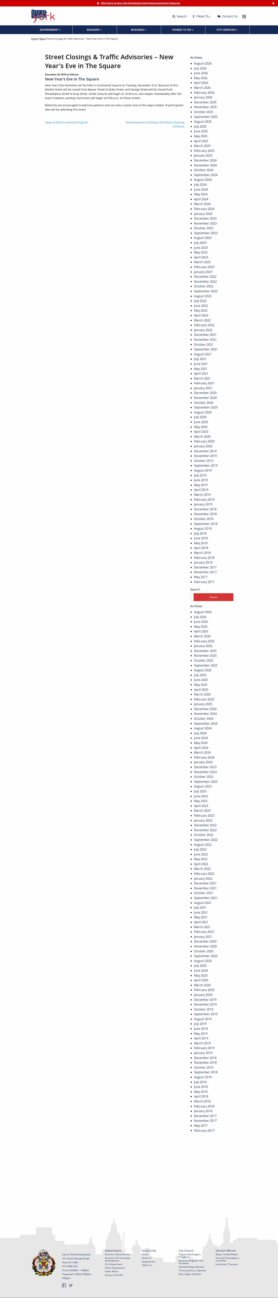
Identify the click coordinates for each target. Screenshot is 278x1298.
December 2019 (205, 451)
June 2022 (201, 306)
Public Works (111, 1271)
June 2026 (201, 73)
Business (138, 29)
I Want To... (147, 1265)
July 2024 (200, 184)
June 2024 (201, 189)
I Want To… (203, 16)
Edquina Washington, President (190, 1256)
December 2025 (205, 102)
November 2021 (205, 340)
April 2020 (201, 432)
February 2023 (204, 267)
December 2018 (205, 509)
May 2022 (200, 310)
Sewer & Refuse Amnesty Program (66, 122)
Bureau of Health (114, 1275)
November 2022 (205, 281)
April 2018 (201, 548)
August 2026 (203, 63)
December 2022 (205, 276)
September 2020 (205, 407)
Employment (148, 1261)
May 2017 (200, 577)
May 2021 (200, 369)
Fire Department (113, 1264)
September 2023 (205, 233)
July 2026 (200, 68)
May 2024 (200, 194)
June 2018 (201, 538)
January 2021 (203, 388)
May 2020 (200, 427)
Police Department (115, 1267)
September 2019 (205, 465)
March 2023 (202, 262)
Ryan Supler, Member (190, 1274)
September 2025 (205, 117)
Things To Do (182, 29)
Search (181, 16)
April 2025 (201, 141)
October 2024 (203, 170)
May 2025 (200, 136)
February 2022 (204, 325)
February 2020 (204, 441)
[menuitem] (50, 29)
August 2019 (203, 470)
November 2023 (205, 223)
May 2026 (200, 78)
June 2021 (201, 364)
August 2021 (203, 354)
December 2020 (205, 393)
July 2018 (200, 533)
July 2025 (200, 126)
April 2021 (201, 373)
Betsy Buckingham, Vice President (191, 1262)
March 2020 (202, 436)
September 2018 (205, 524)
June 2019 (201, 480)
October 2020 (203, 403)
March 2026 (202, 88)
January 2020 (203, 446)
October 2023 (203, 228)
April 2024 (201, 199)
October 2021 (203, 344)
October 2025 (203, 112)
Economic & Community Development (117, 1259)
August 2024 (203, 180)
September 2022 (205, 291)
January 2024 (203, 214)
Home (34, 38)
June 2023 (201, 248)
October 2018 (203, 519)
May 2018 (200, 543)
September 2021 (205, 349)
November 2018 (205, 514)
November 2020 (205, 398)
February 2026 (204, 92)
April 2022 (201, 315)
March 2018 (202, 553)
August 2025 (203, 121)
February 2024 (204, 209)
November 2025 (205, 107)
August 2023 (203, 238)
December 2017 (205, 567)
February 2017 (204, 582)
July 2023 (200, 243)
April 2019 (201, 490)
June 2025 (201, 131)
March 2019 (202, 495)
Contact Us (229, 16)
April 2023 (201, 257)
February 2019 (204, 499)
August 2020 (203, 412)
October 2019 (203, 461)
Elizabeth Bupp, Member (192, 1266)
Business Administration (117, 1254)
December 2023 (205, 218)
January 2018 (203, 562)
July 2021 (200, 359)
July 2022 (200, 301)
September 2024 (205, 175)
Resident (93, 29)
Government (49, 29)
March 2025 (202, 146)
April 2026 (201, 83)
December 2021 (205, 335)
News (42, 38)
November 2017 (205, 572)
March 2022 (202, 320)
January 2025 (203, 155)
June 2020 (201, 422)
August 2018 (203, 528)
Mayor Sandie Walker (227, 1254)
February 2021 (204, 383)
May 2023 (200, 252)
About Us (146, 1258)
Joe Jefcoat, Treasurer (227, 1264)
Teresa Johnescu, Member (192, 1270)
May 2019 (200, 485)
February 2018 (204, 558)
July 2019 (200, 475)
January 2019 (203, 504)
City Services (226, 29)
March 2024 (202, 204)
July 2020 (200, 417)
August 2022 (203, 296)
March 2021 (202, 378)
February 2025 (204, 151)
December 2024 (205, 160)
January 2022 (203, 330)
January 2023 (203, 272)
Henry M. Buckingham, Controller (227, 1259)
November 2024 (205, 165)
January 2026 (203, 97)
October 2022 (203, 286)
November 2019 (205, 456)
